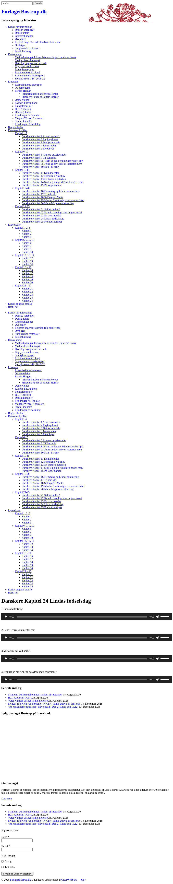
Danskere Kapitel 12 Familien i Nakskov (43, 176)
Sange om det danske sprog (29, 75)
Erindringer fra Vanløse (27, 115)
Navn (5, 836)
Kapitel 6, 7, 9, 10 (24, 239)
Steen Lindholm (23, 121)
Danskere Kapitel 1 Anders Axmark (41, 136)
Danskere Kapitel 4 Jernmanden (39, 145)
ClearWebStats (69, 879)
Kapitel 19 (27, 279)
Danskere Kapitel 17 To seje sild (39, 194)
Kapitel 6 (26, 242)
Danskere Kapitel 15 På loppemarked (41, 185)
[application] (86, 616)
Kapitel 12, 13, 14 (24, 255)
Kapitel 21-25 (22, 206)
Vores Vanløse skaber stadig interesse (28, 700)
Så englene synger (24, 69)
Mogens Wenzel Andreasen (29, 118)
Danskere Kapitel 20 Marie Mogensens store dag (48, 203)
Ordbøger (20, 45)
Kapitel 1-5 (21, 133)
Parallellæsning (23, 51)
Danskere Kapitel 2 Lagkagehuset (40, 139)
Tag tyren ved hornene (27, 66)
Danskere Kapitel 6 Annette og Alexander (44, 154)
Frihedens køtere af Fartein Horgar (40, 96)
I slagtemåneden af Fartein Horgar (40, 93)
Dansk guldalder (23, 112)
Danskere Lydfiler (17, 130)
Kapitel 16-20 (22, 188)
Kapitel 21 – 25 (23, 285)
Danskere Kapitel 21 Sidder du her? (41, 209)
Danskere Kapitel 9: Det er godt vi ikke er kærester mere (52, 163)
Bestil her (13, 306)
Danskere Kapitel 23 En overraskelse (41, 215)
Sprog (7, 861)
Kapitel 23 (27, 294)
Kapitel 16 (27, 270)
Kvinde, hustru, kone (26, 102)
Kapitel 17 (27, 273)
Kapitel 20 (27, 282)
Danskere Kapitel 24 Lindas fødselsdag (43, 218)
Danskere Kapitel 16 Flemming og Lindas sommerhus (50, 191)
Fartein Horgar (23, 90)
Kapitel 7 (26, 246)
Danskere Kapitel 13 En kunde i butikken (44, 179)
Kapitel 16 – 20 (23, 267)
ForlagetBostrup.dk (24, 11)
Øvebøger (20, 39)
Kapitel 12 (27, 258)
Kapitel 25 (27, 300)
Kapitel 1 (26, 230)
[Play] (5, 616)
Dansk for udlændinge (20, 26)
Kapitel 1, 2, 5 (22, 227)
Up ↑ (83, 879)
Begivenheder (15, 127)
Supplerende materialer (27, 48)
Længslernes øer (23, 105)
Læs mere (6, 798)
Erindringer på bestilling (28, 124)
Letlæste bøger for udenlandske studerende (37, 42)
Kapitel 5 (26, 236)
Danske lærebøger (24, 29)
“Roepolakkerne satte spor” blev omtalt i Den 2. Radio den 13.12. (43, 706)
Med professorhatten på (27, 60)
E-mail (5, 846)
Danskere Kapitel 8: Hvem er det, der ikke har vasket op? (52, 160)
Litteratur (13, 81)
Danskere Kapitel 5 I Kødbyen (38, 148)
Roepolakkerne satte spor (28, 84)
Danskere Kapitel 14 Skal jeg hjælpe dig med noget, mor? (52, 182)
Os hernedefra (22, 87)
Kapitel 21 (27, 288)
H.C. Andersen (23, 109)
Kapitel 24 (27, 297)
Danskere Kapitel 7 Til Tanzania (39, 157)
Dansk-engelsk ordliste (20, 303)
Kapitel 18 (27, 276)
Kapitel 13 (27, 261)
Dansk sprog (15, 54)
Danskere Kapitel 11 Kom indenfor (40, 172)
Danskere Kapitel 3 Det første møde (41, 142)
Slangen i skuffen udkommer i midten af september (35, 694)
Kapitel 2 (26, 233)
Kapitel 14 (27, 264)
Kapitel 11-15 (22, 169)
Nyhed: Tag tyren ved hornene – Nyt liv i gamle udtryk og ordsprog (44, 703)
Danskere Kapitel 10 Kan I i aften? (40, 166)
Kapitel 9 (26, 249)
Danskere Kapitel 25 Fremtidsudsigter (42, 221)
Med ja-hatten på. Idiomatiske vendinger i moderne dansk (45, 57)
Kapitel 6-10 (21, 151)
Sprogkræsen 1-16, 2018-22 (30, 78)
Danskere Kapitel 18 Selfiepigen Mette (42, 197)
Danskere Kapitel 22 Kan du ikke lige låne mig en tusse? (52, 212)
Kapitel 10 (27, 252)
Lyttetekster (14, 224)
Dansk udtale (22, 32)
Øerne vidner (22, 99)
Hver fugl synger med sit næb (30, 63)
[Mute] (157, 616)
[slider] (165, 616)
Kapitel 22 (27, 291)
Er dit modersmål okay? (27, 72)
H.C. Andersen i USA (20, 697)
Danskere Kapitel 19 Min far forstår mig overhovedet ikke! (53, 200)
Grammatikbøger (24, 35)
